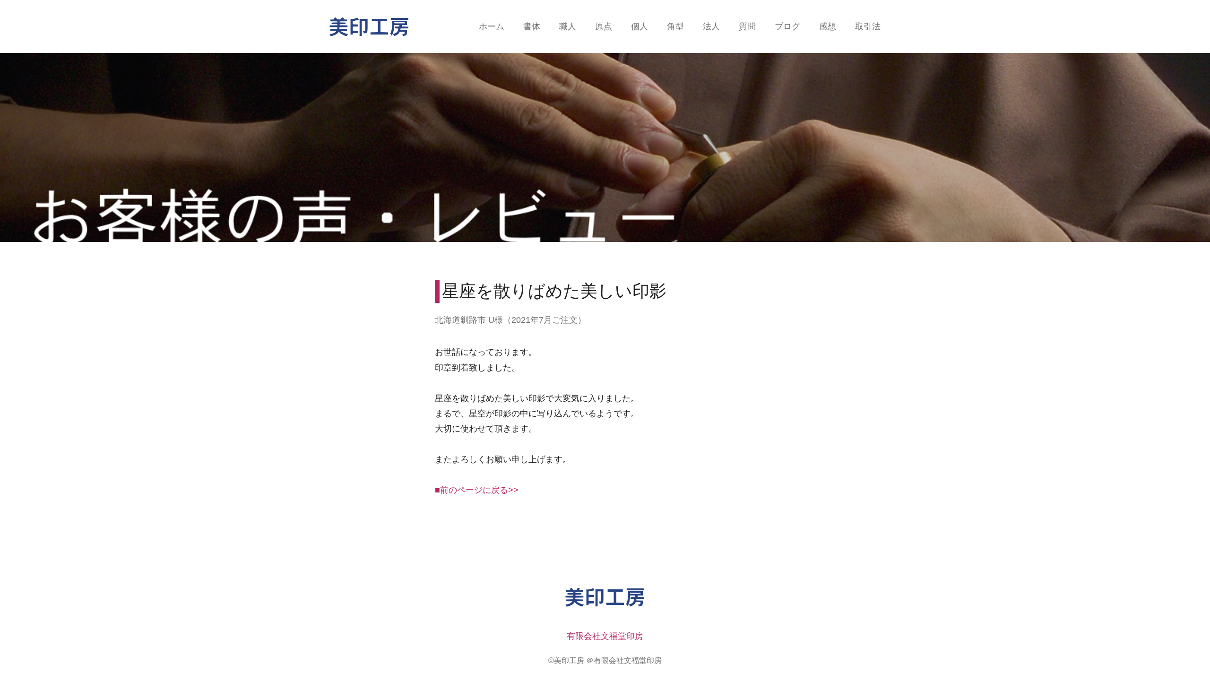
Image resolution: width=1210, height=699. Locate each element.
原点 (603, 26)
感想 (827, 26)
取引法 (868, 26)
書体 (531, 26)
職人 (567, 26)
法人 (711, 26)
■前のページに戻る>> (477, 490)
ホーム (491, 26)
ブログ (787, 26)
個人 (639, 26)
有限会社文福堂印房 (605, 636)
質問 (747, 26)
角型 (675, 26)
